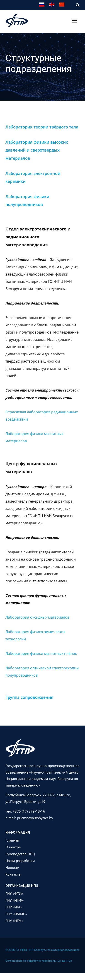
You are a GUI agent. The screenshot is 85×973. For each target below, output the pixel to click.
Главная (12, 840)
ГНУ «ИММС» (16, 914)
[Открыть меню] (74, 20)
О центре (13, 847)
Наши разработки (20, 860)
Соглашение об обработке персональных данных (38, 961)
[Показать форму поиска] (75, 5)
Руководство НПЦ (20, 854)
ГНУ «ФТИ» (14, 893)
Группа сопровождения (29, 697)
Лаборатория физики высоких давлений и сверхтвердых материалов (36, 150)
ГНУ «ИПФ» (14, 900)
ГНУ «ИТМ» (14, 920)
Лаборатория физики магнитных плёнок (41, 653)
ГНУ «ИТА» (13, 907)
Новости (12, 867)
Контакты (13, 874)
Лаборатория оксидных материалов (37, 617)
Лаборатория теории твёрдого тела (41, 127)
